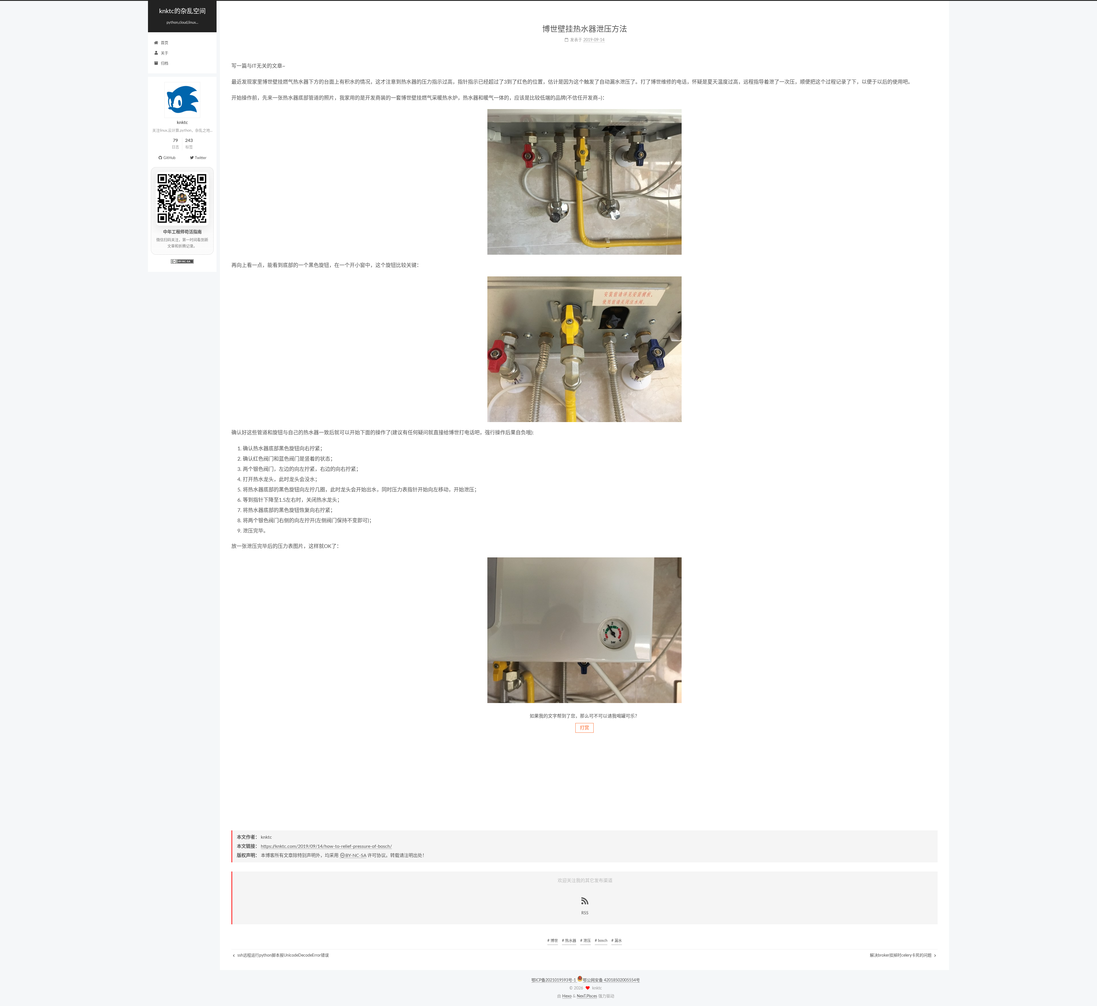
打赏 (584, 728)
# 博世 (552, 941)
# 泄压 (585, 941)
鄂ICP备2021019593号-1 (554, 980)
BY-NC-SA (355, 855)
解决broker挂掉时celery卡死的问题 (901, 955)
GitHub (169, 158)
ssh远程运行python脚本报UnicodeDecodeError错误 (282, 955)
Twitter (201, 158)
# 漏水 (616, 941)
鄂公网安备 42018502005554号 (611, 980)
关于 (164, 53)
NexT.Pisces (587, 996)
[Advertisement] (584, 781)
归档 (164, 63)
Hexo (567, 996)
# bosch (601, 941)
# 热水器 (569, 941)
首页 (164, 43)
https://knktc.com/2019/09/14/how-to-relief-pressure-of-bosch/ (326, 846)
